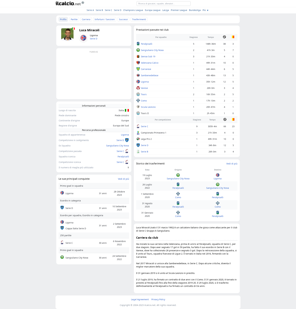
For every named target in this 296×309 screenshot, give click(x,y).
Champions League (133, 10)
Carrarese (146, 69)
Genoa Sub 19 (148, 56)
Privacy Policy (158, 299)
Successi (123, 19)
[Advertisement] (94, 75)
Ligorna (125, 134)
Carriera (86, 19)
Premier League (179, 10)
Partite (74, 19)
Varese (144, 88)
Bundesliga (195, 10)
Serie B (99, 10)
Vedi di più (123, 178)
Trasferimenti (139, 19)
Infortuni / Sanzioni (105, 19)
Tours (144, 94)
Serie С (108, 10)
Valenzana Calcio (149, 62)
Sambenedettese (149, 75)
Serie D (117, 10)
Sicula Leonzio (148, 106)
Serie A (90, 10)
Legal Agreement (140, 299)
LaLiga (165, 10)
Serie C (120, 151)
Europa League (152, 10)
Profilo (63, 19)
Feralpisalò (123, 156)
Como (144, 100)
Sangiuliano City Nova (117, 145)
